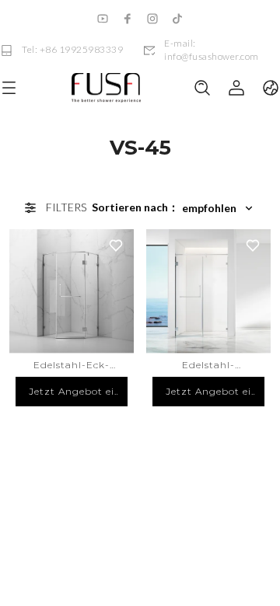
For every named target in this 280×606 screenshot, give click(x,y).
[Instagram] (152, 18)
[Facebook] (127, 18)
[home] (106, 88)
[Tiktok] (177, 18)
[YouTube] (102, 18)
